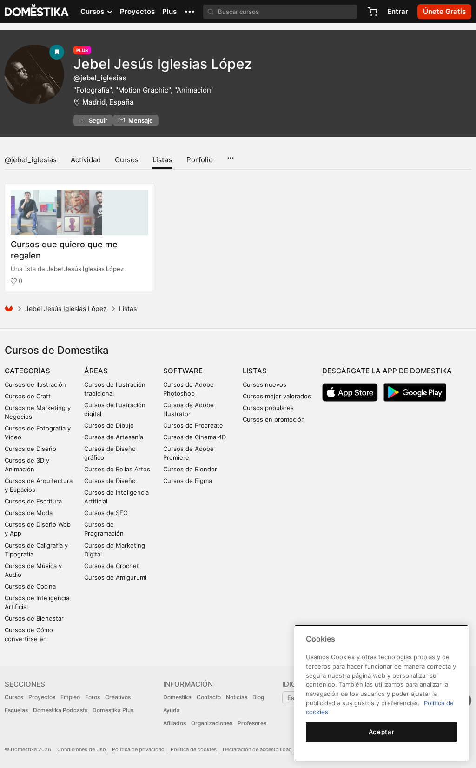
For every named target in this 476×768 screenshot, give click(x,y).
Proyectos (137, 11)
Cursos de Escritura (33, 501)
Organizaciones (211, 723)
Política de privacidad (138, 749)
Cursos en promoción (274, 419)
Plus (169, 11)
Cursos (127, 159)
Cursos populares (268, 407)
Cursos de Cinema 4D (194, 437)
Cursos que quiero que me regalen (64, 249)
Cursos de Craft (28, 396)
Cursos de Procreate (193, 425)
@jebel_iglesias (31, 159)
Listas (162, 159)
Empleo (70, 697)
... (230, 155)
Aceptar (382, 731)
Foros (92, 697)
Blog (258, 697)
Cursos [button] (93, 11)
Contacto (209, 697)
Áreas (96, 370)
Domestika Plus (113, 710)
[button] (189, 11)
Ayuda (171, 710)
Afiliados (174, 723)
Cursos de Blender (190, 469)
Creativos (118, 697)
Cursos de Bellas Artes (117, 469)
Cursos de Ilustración (35, 384)
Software (183, 370)
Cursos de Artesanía (113, 437)
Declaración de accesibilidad (257, 749)
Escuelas (16, 710)
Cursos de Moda (29, 512)
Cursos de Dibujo (109, 425)
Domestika (177, 697)
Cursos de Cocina (30, 586)
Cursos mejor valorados (277, 396)
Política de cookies (194, 749)
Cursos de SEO (106, 512)
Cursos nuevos (264, 384)
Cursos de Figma (187, 480)
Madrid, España (108, 102)
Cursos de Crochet (111, 565)
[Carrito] (372, 11)
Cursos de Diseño (30, 448)
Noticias (236, 697)
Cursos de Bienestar (34, 618)
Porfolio (199, 159)
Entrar (397, 11)
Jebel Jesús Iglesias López (162, 63)
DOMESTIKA (37, 11)
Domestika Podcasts (60, 710)
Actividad (86, 159)
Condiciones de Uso (81, 749)
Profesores (252, 723)
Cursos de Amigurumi (115, 577)
